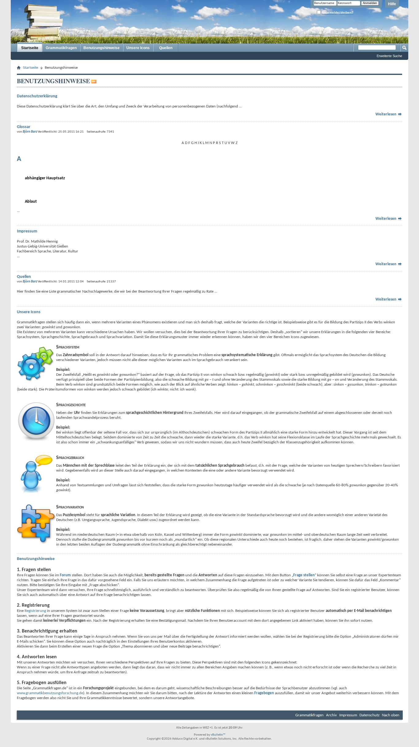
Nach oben (390, 715)
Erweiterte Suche (389, 56)
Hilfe (392, 4)
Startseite (29, 48)
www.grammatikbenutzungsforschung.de (50, 693)
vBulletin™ (218, 735)
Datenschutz (369, 715)
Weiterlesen (386, 114)
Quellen (165, 48)
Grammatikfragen (61, 48)
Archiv (331, 715)
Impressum (348, 715)
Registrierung (35, 611)
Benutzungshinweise (101, 48)
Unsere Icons (138, 48)
